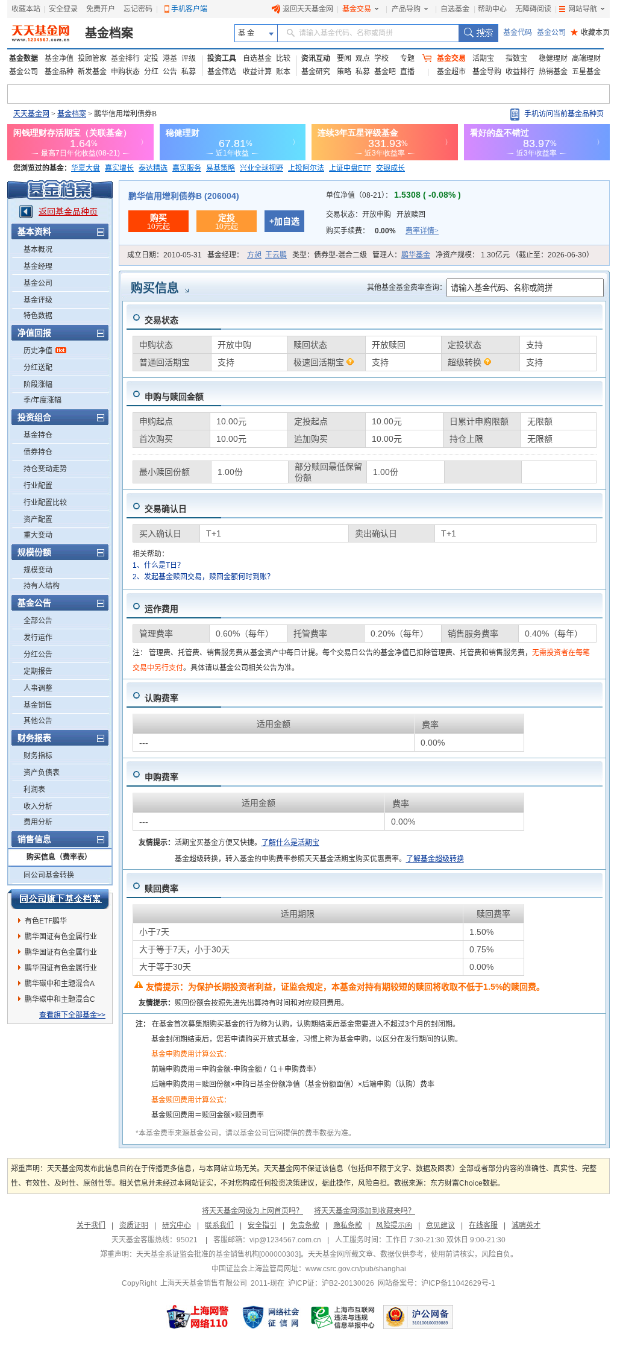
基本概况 (37, 249)
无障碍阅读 (533, 9)
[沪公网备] (418, 1317)
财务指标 (37, 756)
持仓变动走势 (45, 469)
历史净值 (37, 351)
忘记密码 (138, 9)
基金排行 (125, 58)
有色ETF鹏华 (46, 921)
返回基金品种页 (68, 211)
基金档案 (109, 33)
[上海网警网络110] (197, 1317)
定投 (151, 58)
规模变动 (37, 570)
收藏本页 (590, 32)
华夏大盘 (85, 168)
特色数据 (37, 316)
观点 (362, 58)
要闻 (344, 58)
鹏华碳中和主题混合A (60, 983)
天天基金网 (31, 114)
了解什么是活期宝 (290, 842)
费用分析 (37, 822)
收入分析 (37, 806)
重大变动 (37, 535)
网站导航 (582, 9)
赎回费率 (161, 888)
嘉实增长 (119, 168)
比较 (283, 58)
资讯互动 (315, 58)
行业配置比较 (45, 502)
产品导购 (406, 9)
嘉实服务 (186, 168)
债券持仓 (37, 452)
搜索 (478, 33)
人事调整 (37, 688)
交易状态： (375, 214)
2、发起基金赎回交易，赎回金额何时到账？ (203, 577)
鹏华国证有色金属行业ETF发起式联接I (61, 970)
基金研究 (315, 72)
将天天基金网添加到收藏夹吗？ (364, 1211)
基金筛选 (221, 72)
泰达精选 (153, 168)
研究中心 (176, 1225)
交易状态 (161, 320)
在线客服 (483, 1225)
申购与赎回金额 (174, 396)
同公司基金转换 (48, 875)
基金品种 (59, 72)
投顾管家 (92, 58)
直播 (407, 72)
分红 (151, 72)
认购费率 (161, 698)
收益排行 (520, 72)
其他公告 (37, 721)
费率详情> (422, 231)
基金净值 (59, 58)
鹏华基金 (415, 255)
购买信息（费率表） (59, 857)
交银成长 (390, 168)
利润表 (34, 789)
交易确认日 (166, 509)
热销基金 (553, 72)
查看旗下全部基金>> (72, 1015)
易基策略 (220, 168)
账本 (283, 72)
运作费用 (161, 609)
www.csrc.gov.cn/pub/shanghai (355, 1269)
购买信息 (155, 288)
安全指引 (262, 1225)
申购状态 (125, 72)
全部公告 (37, 621)
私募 (188, 72)
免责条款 (304, 1225)
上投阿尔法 (306, 168)
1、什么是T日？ (158, 565)
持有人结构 (41, 586)
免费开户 (100, 9)
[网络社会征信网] (270, 1317)
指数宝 (516, 58)
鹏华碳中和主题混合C (60, 999)
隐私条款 (347, 1225)
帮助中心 (492, 9)
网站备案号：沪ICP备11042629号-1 (436, 1283)
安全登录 (63, 9)
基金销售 (37, 705)
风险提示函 (394, 1225)
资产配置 (37, 519)
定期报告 (37, 671)
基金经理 (37, 266)
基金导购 (486, 72)
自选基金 (454, 9)
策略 (344, 72)
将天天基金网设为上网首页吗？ (252, 1211)
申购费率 (161, 777)
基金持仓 (37, 435)
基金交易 (356, 9)
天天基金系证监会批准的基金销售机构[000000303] (218, 1254)
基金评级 (37, 300)
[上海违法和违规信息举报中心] (343, 1317)
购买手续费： (382, 231)
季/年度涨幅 (42, 400)
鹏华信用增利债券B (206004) (183, 196)
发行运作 (37, 638)
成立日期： (164, 255)
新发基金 (92, 72)
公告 (170, 72)
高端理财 (586, 58)
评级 (188, 58)
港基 (170, 58)
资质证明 (133, 1225)
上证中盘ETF (350, 168)
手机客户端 (189, 9)
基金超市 (451, 72)
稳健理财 (553, 58)
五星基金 (586, 72)
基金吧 (385, 72)
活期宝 (483, 58)
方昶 (254, 255)
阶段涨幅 (37, 384)
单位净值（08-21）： (393, 195)
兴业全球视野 (261, 168)
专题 (407, 58)
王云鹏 (276, 255)
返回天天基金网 (308, 9)
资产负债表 (41, 773)
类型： (329, 255)
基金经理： (247, 255)
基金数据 (23, 58)
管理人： (401, 255)
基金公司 (551, 32)
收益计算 (257, 72)
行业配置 (37, 486)
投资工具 (221, 58)
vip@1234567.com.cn (285, 1240)
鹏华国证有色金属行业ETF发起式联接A (61, 938)
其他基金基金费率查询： (406, 287)
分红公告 (37, 654)
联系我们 (219, 1225)
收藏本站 (25, 9)
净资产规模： (515, 255)
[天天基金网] (42, 33)
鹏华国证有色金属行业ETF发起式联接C (61, 954)
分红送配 (37, 367)
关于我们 (91, 1225)
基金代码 (517, 32)
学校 (381, 58)
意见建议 (440, 1225)
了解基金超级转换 (435, 859)
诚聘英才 (526, 1225)
